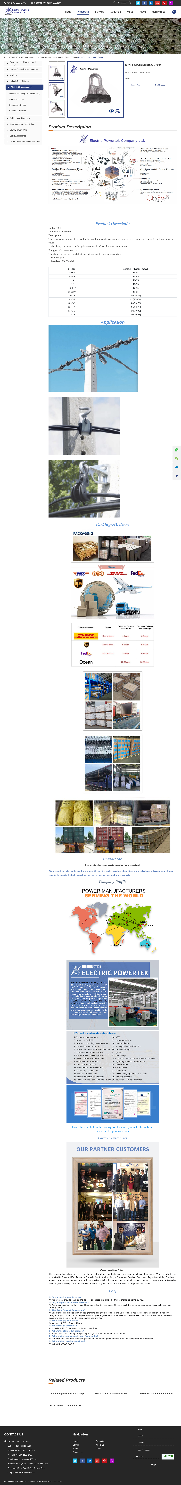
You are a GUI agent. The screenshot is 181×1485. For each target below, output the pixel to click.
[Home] (16, 11)
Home (68, 12)
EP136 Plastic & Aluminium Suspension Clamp (158, 1393)
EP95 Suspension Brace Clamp (67, 1393)
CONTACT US (158, 12)
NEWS (143, 12)
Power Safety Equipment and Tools (25, 142)
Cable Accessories (18, 136)
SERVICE (99, 12)
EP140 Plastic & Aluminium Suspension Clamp (113, 1393)
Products (100, 1441)
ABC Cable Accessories (30, 57)
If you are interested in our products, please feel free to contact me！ (112, 865)
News (98, 1449)
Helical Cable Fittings (19, 81)
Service (76, 1445)
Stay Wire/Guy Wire (18, 130)
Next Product (160, 85)
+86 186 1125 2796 (26, 1450)
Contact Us (77, 1452)
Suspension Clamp (47, 57)
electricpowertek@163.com (47, 3)
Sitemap (59, 1481)
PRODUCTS (83, 12)
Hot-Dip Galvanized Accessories (24, 69)
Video (75, 1449)
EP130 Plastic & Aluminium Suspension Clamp (67, 1405)
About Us (100, 1445)
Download (122, 3)
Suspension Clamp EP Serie (66, 57)
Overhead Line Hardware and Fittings (23, 63)
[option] (90, 36)
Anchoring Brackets (17, 111)
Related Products (67, 1380)
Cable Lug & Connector (20, 118)
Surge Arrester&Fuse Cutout (22, 124)
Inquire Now (135, 85)
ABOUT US (115, 12)
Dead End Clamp (16, 99)
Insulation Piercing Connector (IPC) (24, 94)
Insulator (13, 75)
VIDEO (130, 12)
